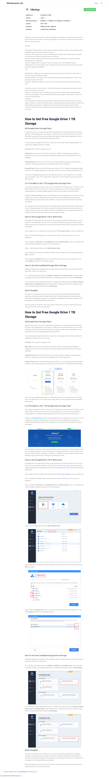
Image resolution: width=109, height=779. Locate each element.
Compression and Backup (48, 29)
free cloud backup (36, 418)
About (6, 771)
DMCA (23, 771)
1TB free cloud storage (62, 474)
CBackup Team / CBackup (48, 26)
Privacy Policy (16, 771)
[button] (101, 3)
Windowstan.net (15, 3)
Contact (10, 771)
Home (96, 3)
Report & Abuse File (31, 771)
